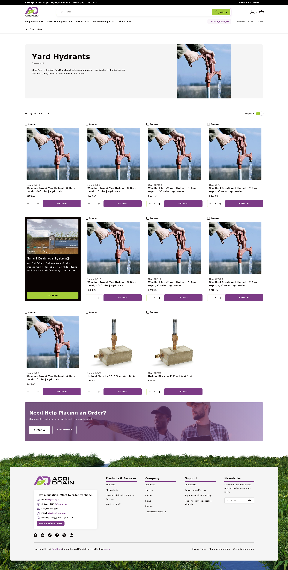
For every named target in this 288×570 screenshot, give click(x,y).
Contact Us (240, 22)
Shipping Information (219, 549)
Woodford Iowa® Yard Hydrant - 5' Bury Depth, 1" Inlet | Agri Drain (172, 284)
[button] (261, 12)
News (260, 22)
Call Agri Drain (64, 430)
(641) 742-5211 (62, 504)
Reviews (149, 506)
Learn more (92, 3)
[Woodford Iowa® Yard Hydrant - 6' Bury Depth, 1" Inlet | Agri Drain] (53, 342)
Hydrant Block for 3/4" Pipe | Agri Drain (111, 376)
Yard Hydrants (37, 29)
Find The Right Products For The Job (198, 503)
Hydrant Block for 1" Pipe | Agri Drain (170, 376)
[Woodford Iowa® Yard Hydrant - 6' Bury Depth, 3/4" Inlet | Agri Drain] (235, 248)
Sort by (28, 113)
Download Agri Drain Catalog (50, 523)
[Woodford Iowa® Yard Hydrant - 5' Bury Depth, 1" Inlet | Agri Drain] (174, 248)
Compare (248, 113)
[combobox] (143, 12)
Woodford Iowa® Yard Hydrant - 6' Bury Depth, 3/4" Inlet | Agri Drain (233, 284)
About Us (123, 21)
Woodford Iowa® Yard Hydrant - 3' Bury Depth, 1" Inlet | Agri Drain (111, 190)
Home (27, 29)
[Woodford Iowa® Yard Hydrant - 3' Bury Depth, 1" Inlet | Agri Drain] (113, 154)
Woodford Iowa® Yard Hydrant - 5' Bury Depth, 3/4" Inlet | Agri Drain (111, 284)
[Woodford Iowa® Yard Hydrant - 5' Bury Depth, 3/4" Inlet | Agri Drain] (113, 248)
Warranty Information (243, 549)
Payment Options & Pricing (198, 495)
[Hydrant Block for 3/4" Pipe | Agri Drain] (113, 342)
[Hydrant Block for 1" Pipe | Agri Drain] (174, 342)
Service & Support (102, 21)
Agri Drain (57, 549)
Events (251, 22)
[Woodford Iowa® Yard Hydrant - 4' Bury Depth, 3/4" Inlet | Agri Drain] (174, 154)
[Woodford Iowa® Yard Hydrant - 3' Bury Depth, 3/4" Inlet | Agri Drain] (53, 154)
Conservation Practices (196, 490)
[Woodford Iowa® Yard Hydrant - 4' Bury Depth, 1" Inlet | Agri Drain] (235, 154)
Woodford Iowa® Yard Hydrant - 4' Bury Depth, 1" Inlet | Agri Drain (233, 190)
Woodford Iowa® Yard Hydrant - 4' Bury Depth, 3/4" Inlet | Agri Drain (172, 190)
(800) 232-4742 (52, 500)
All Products (112, 490)
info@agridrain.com (57, 513)
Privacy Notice (199, 549)
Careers (149, 490)
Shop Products (32, 21)
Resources (80, 21)
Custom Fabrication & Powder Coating (120, 497)
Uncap (107, 549)
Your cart (110, 485)
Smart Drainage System (59, 21)
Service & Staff (113, 504)
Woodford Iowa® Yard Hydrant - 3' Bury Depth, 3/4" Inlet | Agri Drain (51, 190)
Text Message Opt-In (155, 512)
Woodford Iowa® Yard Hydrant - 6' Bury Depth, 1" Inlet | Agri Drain (51, 378)
